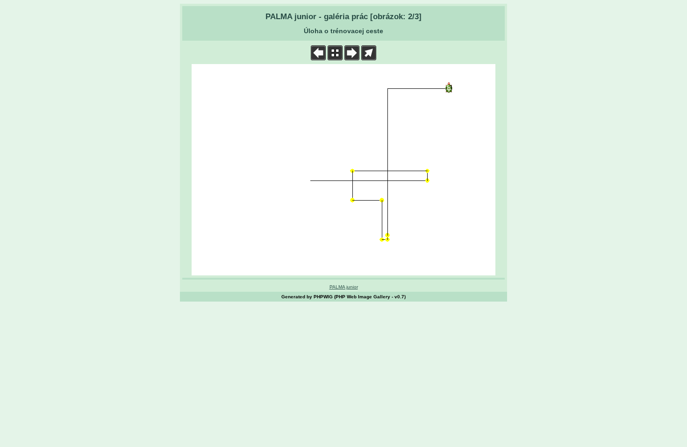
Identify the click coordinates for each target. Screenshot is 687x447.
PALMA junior (343, 286)
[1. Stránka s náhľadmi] (335, 58)
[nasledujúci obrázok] (351, 58)
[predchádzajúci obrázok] (318, 58)
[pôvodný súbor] (368, 58)
